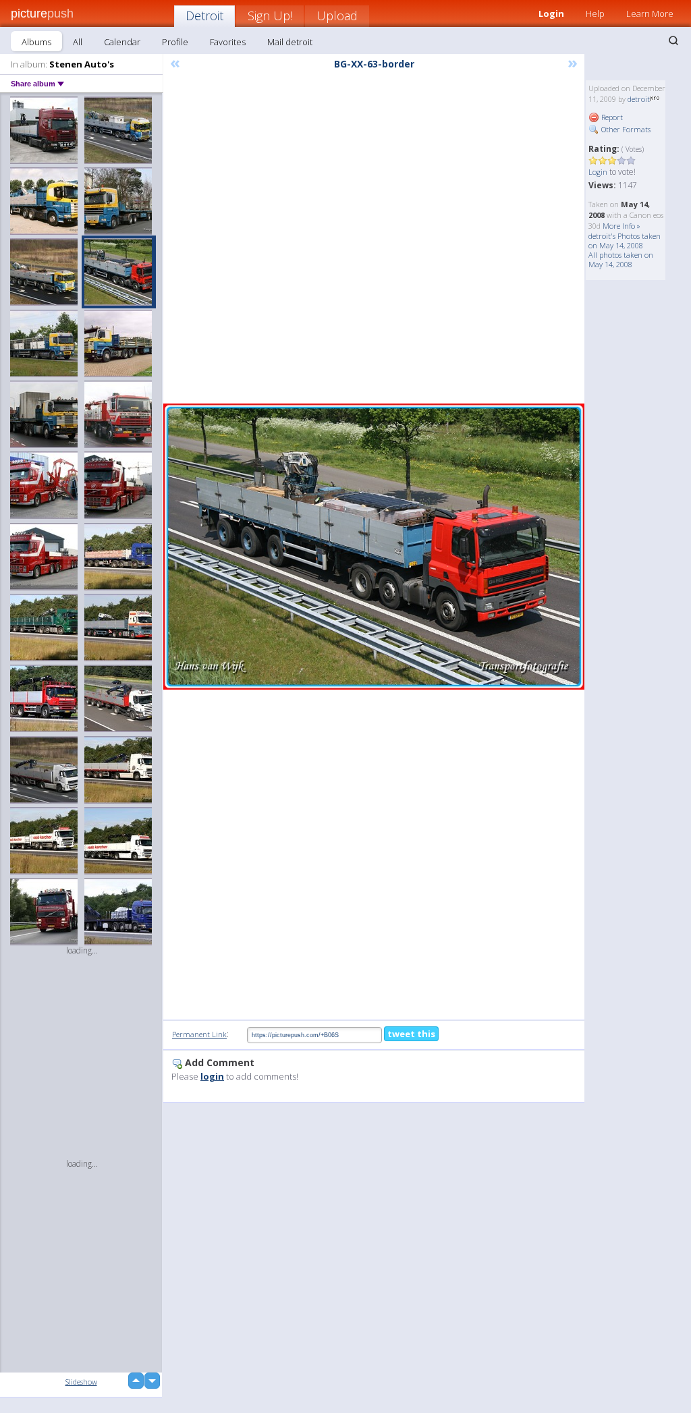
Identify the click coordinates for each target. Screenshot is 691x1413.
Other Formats (625, 129)
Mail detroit (289, 42)
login (212, 1076)
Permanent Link (199, 1034)
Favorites (228, 42)
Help (595, 13)
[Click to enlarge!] (373, 546)
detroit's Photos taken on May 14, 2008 (624, 240)
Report (611, 117)
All (77, 42)
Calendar (122, 42)
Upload (337, 15)
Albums (36, 42)
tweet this (411, 1034)
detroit (639, 99)
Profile (175, 42)
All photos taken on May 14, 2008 (620, 259)
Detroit (204, 15)
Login (597, 172)
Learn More (649, 13)
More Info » (621, 226)
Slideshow (81, 1382)
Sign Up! (270, 15)
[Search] (673, 40)
